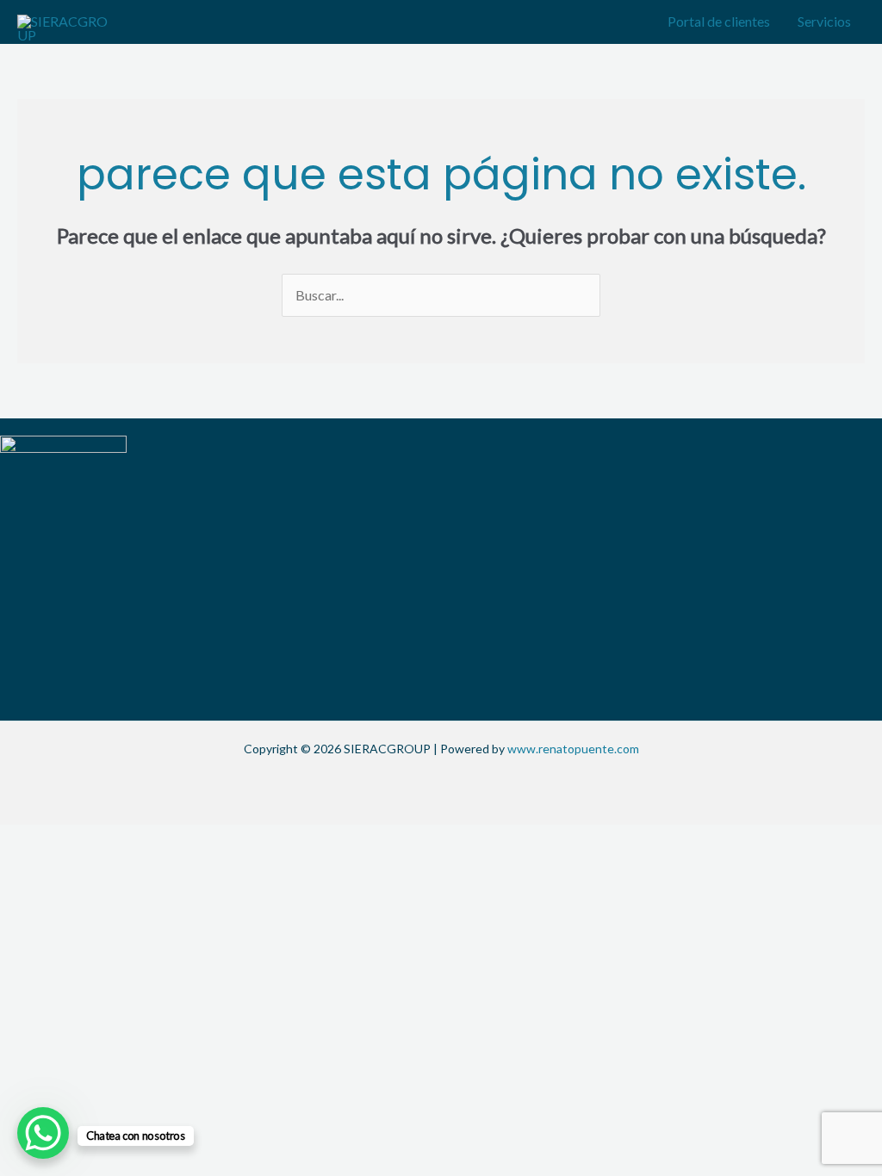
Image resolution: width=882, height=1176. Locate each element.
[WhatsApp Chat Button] (43, 1133)
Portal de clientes (719, 21)
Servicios (824, 21)
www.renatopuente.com (573, 748)
